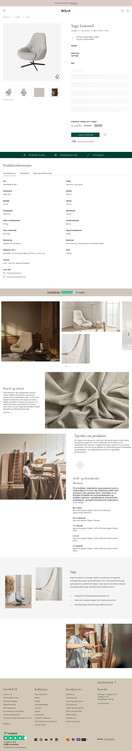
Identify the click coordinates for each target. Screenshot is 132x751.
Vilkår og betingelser (75, 708)
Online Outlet (40, 725)
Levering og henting (74, 701)
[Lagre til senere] (105, 134)
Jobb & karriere (9, 704)
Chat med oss (103, 703)
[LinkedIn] (56, 739)
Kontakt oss (71, 718)
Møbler (17, 17)
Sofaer (37, 698)
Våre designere (9, 708)
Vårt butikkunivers (11, 698)
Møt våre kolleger (10, 701)
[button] (66, 366)
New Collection (41, 694)
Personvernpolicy (73, 721)
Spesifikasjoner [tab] (9, 173)
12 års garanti (71, 704)
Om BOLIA (10, 689)
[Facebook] (36, 739)
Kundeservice (74, 689)
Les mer (6, 412)
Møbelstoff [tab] (24, 173)
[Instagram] (41, 739)
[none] (66, 10)
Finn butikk (109, 739)
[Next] (58, 93)
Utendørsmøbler (41, 704)
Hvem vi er (7, 694)
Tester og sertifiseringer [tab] (42, 173)
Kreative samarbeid (11, 715)
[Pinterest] (51, 739)
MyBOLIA (7, 724)
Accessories (39, 715)
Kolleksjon (41, 689)
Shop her (73, 3)
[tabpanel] (66, 231)
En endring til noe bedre (13, 711)
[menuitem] (4, 11)
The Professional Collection (46, 721)
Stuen (28, 17)
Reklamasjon (71, 715)
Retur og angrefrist (74, 711)
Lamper (38, 708)
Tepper (37, 711)
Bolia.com (6, 17)
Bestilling (70, 694)
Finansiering (71, 698)
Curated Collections (43, 718)
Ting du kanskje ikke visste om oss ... (17, 719)
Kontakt (102, 689)
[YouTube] (46, 739)
